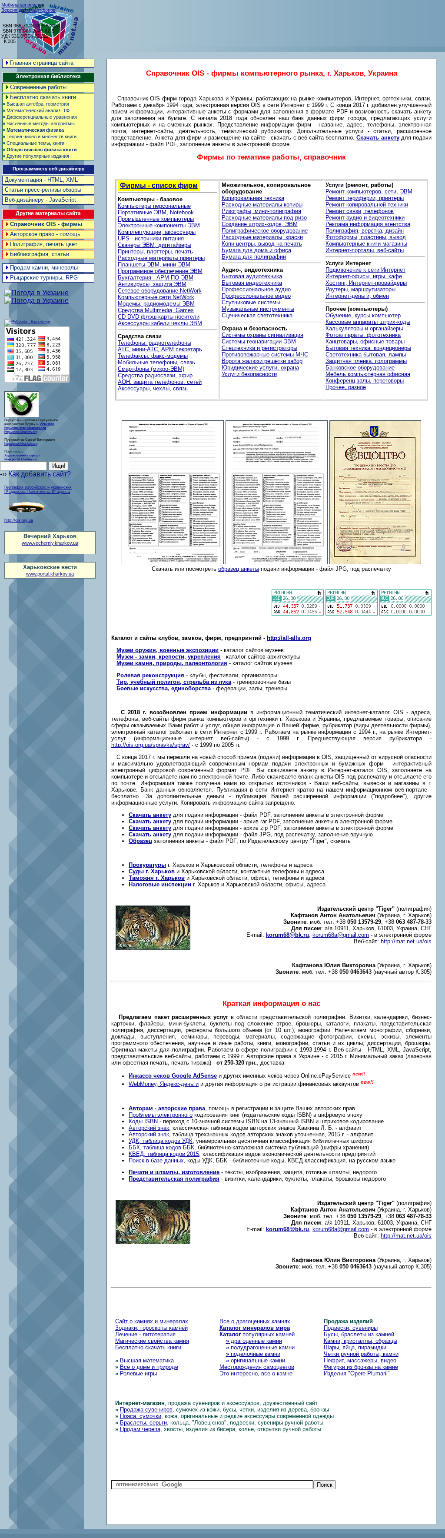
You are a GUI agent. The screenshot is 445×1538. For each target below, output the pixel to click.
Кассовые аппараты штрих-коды (367, 322)
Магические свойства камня (152, 1341)
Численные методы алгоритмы (39, 123)
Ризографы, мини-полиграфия (261, 211)
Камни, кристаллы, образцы (360, 1341)
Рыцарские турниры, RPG (44, 277)
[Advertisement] (286, 21)
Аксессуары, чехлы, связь (153, 388)
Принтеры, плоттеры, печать (155, 251)
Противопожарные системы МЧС (265, 354)
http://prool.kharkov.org (20, 432)
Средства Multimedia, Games (156, 310)
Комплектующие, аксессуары (157, 232)
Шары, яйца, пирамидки (355, 1347)
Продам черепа (140, 1429)
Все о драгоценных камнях (254, 1321)
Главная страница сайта (41, 63)
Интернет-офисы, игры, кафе (363, 276)
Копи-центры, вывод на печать (262, 243)
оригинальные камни (255, 1360)
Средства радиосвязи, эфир (155, 375)
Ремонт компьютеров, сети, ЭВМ (368, 191)
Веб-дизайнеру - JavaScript (40, 199)
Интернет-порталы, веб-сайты (364, 250)
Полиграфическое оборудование (265, 230)
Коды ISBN (143, 1121)
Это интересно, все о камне (255, 1373)
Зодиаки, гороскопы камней (151, 1328)
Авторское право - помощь (45, 234)
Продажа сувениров (146, 1409)
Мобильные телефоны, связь (156, 362)
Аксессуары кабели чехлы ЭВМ (160, 323)
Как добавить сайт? (39, 474)
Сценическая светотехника (257, 315)
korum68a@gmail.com (340, 935)
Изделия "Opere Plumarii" (357, 1373)
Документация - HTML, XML (41, 179)
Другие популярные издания (36, 156)
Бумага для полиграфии (254, 256)
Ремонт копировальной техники (366, 204)
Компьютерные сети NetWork (156, 297)
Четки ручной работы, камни (361, 1354)
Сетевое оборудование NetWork (160, 290)
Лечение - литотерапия (145, 1334)
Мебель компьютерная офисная (367, 374)
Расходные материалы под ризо (264, 217)
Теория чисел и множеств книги (39, 136)
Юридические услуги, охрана (260, 367)
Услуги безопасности (249, 374)
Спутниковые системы (251, 302)
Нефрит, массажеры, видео (360, 1360)
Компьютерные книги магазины (366, 243)
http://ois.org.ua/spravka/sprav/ (150, 745)
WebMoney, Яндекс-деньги (164, 1084)
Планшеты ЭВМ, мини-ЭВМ (154, 264)
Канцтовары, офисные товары (365, 341)
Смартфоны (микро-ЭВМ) (151, 369)
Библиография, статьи (39, 254)
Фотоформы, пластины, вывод (365, 237)
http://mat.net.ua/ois (406, 941)
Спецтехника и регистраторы (259, 348)
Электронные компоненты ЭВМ (159, 225)
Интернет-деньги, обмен (357, 296)
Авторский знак (149, 1128)
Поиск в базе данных (156, 1160)
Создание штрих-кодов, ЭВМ (260, 224)
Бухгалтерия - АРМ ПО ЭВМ (155, 277)
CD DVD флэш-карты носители (158, 316)
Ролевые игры (138, 1373)
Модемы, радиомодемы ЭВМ (156, 303)
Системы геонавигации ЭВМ (259, 341)
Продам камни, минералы (44, 267)
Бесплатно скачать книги (43, 97)
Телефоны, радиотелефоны (154, 343)
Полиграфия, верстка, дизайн (364, 230)
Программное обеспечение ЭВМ (160, 271)
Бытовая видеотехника (252, 283)
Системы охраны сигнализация (262, 335)
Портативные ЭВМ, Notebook (156, 212)
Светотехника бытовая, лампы (365, 354)
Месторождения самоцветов (256, 1367)
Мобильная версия (22, 4)
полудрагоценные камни (260, 1347)
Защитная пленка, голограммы (366, 361)
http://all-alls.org (289, 638)
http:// (29, 426)
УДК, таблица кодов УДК (161, 1141)
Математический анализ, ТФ (36, 110)
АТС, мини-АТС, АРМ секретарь (160, 349)
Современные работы (38, 87)
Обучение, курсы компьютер (363, 315)
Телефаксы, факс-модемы (153, 356)
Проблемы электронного (161, 1115)
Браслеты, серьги (143, 1422)
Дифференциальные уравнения (40, 117)
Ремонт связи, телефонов (359, 211)
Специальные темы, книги (33, 143)
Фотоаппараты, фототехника (363, 335)
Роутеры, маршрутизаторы (360, 289)
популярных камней (257, 1334)
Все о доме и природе (149, 1367)
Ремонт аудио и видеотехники (365, 217)
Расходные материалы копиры (262, 204)
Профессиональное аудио (256, 289)
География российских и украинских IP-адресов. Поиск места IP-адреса (38, 489)
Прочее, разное (345, 387)
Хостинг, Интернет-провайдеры (366, 283)
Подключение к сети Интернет (365, 269)
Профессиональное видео (256, 296)
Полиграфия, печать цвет (43, 244)
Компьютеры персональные (154, 206)
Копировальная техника (253, 198)
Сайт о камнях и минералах (151, 1321)
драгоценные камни (254, 1341)
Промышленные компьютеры (156, 219)
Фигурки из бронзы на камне (361, 1367)
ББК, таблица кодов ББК (161, 1147)
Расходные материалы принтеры (161, 258)
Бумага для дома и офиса (256, 250)
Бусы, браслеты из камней (359, 1334)
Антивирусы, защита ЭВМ (152, 284)
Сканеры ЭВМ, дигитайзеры (154, 245)
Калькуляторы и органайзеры (364, 328)
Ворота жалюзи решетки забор (262, 361)
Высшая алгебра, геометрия (36, 104)
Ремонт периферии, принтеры (364, 198)
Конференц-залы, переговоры (364, 380)
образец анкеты (238, 569)
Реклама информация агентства (367, 224)
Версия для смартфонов (28, 10)
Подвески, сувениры (351, 1328)
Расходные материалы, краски (262, 237)
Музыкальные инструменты (258, 309)
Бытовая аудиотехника (252, 276)
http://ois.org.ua (18, 520)
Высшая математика (147, 1360)
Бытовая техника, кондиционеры (368, 348)
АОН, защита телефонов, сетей (160, 382)
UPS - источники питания (151, 238)
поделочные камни (253, 1354)
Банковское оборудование (360, 367)
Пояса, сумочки (140, 1416)
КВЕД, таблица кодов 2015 (164, 1154)
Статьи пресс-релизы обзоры (43, 189)
